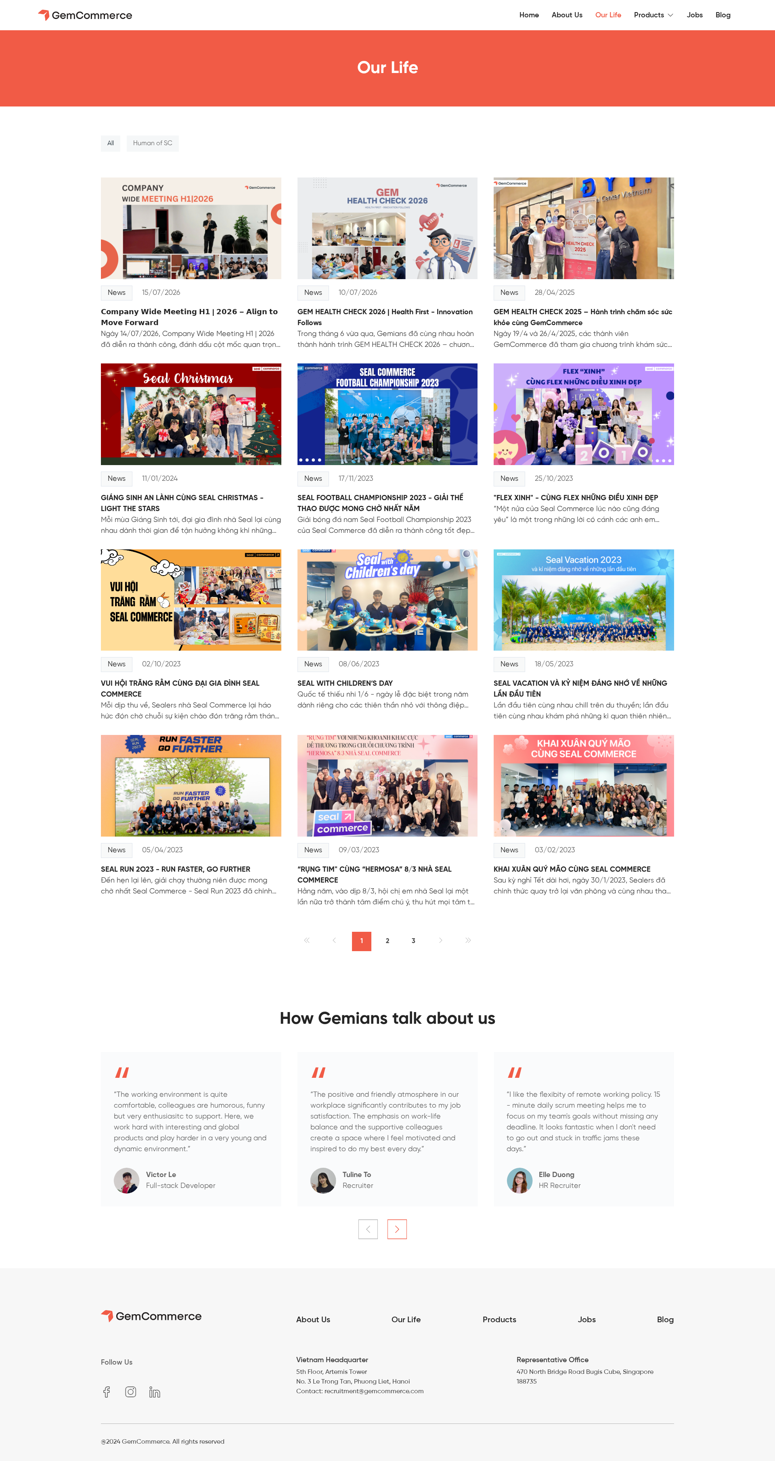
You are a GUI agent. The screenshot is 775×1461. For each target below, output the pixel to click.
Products (499, 1319)
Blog (665, 1319)
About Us (313, 1319)
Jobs (587, 1319)
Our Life (406, 1319)
